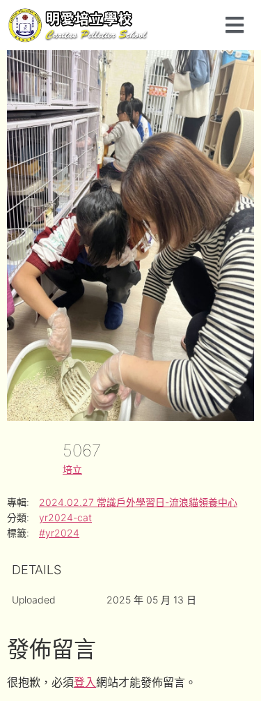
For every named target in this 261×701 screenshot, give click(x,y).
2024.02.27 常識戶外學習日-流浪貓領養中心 (138, 502)
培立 (72, 469)
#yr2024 (59, 533)
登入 (85, 682)
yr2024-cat (65, 517)
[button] (234, 25)
